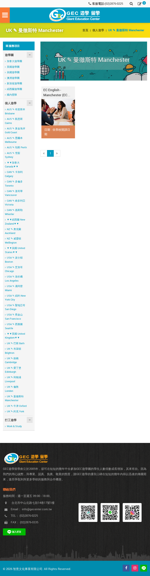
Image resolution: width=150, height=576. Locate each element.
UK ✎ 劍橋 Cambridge (12, 360)
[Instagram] (134, 568)
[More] (58, 112)
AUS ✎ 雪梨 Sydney (12, 155)
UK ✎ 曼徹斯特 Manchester (14, 398)
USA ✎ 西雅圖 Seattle (14, 326)
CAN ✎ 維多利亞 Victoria (15, 202)
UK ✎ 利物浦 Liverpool (13, 379)
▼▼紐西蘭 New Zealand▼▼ (15, 221)
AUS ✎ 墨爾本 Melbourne (14, 140)
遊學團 (9, 55)
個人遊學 (98, 30)
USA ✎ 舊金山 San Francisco (14, 316)
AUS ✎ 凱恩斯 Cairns (14, 121)
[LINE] (143, 568)
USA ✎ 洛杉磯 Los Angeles (14, 278)
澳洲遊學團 (13, 78)
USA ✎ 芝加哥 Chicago (14, 269)
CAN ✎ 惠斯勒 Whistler (14, 212)
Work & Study (14, 426)
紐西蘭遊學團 (14, 89)
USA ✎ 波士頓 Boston (14, 259)
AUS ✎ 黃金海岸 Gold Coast (15, 130)
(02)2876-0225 (114, 3)
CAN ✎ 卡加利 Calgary (14, 174)
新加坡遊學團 (14, 83)
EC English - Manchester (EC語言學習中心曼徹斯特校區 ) (57, 93)
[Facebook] (126, 568)
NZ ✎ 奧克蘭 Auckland (13, 231)
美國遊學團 (13, 72)
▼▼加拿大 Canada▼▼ (12, 164)
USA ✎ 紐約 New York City (15, 297)
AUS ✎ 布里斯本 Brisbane (15, 111)
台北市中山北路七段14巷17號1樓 (33, 503)
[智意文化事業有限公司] (75, 15)
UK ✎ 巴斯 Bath (15, 343)
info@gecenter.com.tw (37, 509)
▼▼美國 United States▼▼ (15, 250)
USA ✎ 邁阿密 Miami (14, 288)
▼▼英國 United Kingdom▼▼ (15, 336)
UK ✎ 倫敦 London (12, 389)
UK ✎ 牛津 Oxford (17, 406)
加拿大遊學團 (14, 61)
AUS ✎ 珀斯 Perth (17, 147)
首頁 (85, 30)
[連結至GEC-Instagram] (132, 512)
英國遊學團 (13, 66)
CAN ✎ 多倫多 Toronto (14, 183)
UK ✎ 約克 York (15, 411)
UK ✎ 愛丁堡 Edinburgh (13, 370)
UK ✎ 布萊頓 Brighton (13, 351)
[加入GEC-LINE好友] (110, 512)
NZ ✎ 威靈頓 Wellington (13, 240)
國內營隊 (12, 94)
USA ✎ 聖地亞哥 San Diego (15, 307)
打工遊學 (11, 420)
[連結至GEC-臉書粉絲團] (88, 512)
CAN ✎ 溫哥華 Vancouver (14, 193)
